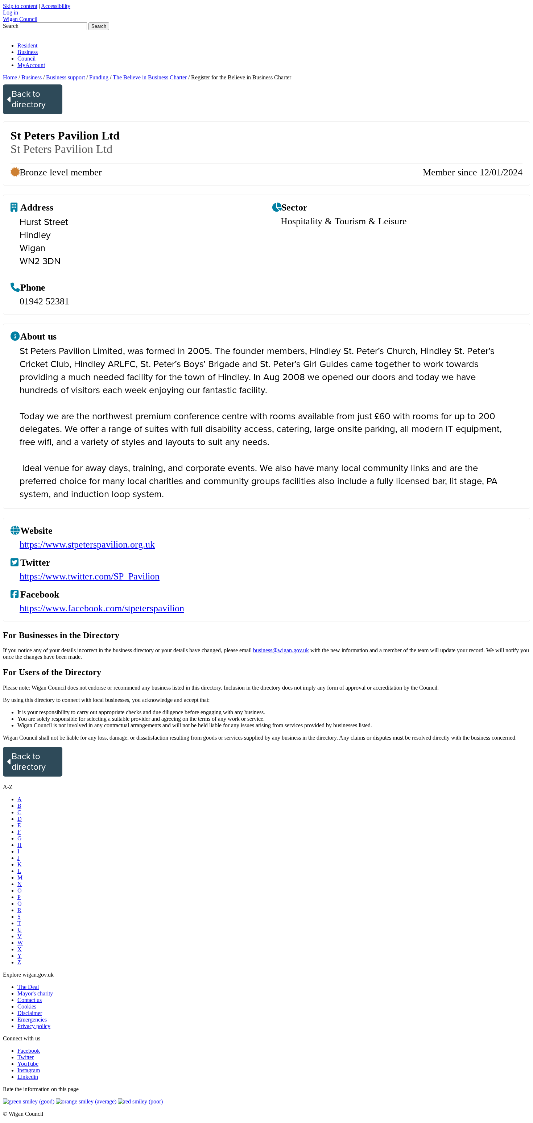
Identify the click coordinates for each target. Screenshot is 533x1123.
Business (27, 52)
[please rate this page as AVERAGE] (87, 1101)
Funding (98, 77)
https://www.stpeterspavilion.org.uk (87, 544)
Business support (65, 77)
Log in (10, 12)
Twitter (25, 1057)
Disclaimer (29, 1013)
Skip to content (20, 6)
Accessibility (55, 6)
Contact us (29, 1000)
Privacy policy (33, 1026)
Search (10, 26)
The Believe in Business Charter (150, 77)
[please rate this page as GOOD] (29, 1101)
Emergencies (32, 1019)
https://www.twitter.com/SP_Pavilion (90, 576)
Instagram (28, 1070)
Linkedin (27, 1077)
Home (10, 77)
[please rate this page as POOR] (140, 1101)
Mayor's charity (35, 993)
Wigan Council (20, 19)
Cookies (26, 1006)
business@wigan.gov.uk (281, 650)
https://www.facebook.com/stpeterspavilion (102, 608)
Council (26, 58)
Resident (27, 45)
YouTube (27, 1064)
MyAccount (31, 65)
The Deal (28, 987)
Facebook (28, 1051)
